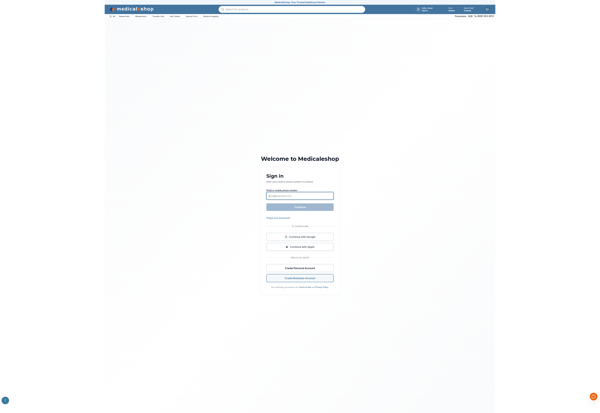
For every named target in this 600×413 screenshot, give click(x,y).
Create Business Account (300, 278)
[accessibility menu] (5, 400)
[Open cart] (487, 9)
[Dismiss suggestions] (593, 372)
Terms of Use (305, 287)
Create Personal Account (300, 268)
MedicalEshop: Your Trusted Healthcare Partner (300, 2)
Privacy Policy (321, 287)
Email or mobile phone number (281, 190)
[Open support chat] (594, 396)
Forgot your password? (278, 218)
